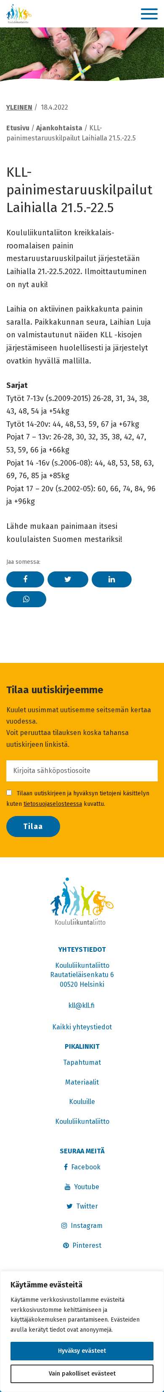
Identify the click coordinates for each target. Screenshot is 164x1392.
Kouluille (82, 1102)
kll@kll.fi (82, 1006)
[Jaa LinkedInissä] (112, 579)
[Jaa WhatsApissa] (26, 599)
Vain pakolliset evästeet (82, 1373)
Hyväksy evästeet (82, 1350)
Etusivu (17, 128)
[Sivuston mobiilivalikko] (149, 14)
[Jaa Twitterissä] (68, 579)
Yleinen (19, 107)
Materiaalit (82, 1082)
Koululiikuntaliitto (82, 1121)
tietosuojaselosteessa (53, 804)
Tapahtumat (82, 1062)
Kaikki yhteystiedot (82, 1027)
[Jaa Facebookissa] (25, 579)
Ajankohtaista (59, 128)
